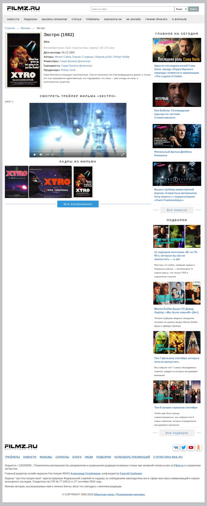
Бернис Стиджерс (83, 56)
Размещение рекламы (130, 494)
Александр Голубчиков (85, 473)
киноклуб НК (113, 19)
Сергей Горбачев (131, 473)
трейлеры (93, 19)
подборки (103, 457)
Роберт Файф (121, 56)
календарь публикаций (132, 457)
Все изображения (78, 204)
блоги (77, 457)
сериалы (62, 457)
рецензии (30, 19)
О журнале (179, 19)
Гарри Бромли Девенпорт (75, 61)
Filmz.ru (179, 465)
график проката (156, 19)
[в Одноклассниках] (198, 447)
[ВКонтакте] (176, 447)
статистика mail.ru (168, 457)
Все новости (177, 210)
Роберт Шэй (68, 70)
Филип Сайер (63, 56)
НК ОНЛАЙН (133, 19)
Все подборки (177, 433)
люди (89, 457)
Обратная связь (104, 494)
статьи (76, 19)
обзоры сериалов (54, 19)
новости (13, 19)
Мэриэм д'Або (103, 56)
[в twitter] (183, 447)
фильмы (46, 457)
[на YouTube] (191, 447)
